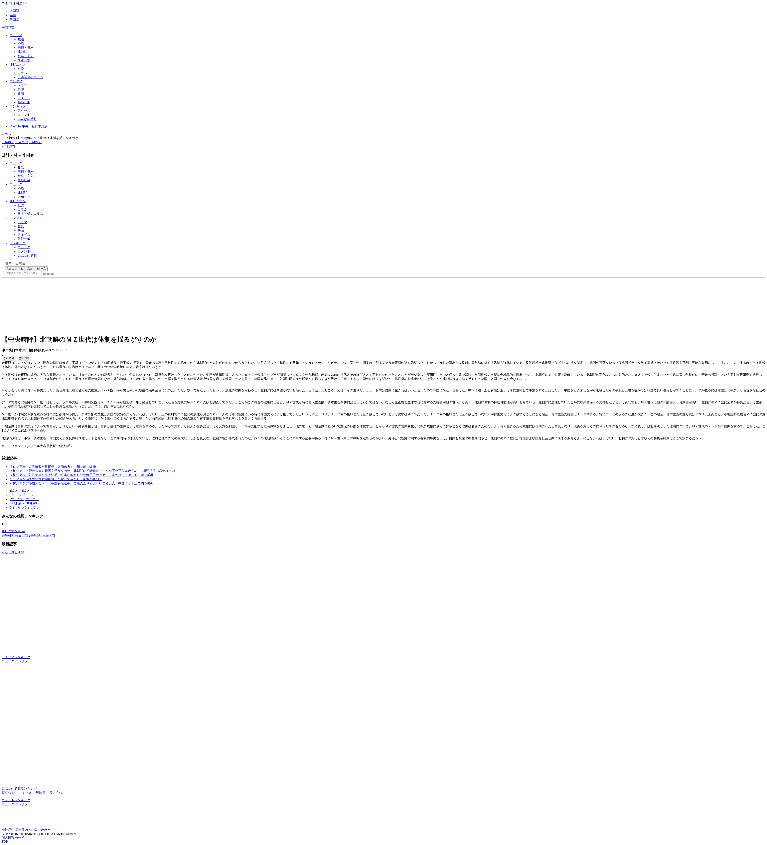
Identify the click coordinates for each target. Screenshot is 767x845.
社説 (21, 68)
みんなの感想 (27, 119)
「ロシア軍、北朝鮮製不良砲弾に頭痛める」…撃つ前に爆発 (53, 466)
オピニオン (18, 64)
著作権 (20, 837)
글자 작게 (8, 358)
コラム (22, 73)
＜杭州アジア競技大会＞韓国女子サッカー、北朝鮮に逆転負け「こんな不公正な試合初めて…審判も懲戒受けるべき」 (94, 470)
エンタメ (16, 81)
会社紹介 (8, 829)
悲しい (17, 792)
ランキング (18, 106)
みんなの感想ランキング (19, 788)
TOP (5, 841)
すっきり (28, 792)
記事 (13, 531)
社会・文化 (26, 56)
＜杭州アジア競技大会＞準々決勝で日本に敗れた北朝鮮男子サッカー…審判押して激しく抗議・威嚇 (81, 475)
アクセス (24, 110)
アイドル (24, 98)
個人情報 (8, 837)
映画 (21, 93)
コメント (24, 114)
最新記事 (8, 27)
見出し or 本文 (14, 268)
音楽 (21, 89)
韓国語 (14, 11)
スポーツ (24, 60)
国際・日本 (26, 47)
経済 (21, 43)
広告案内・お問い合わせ (32, 829)
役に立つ (56, 792)
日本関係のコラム (30, 77)
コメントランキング (16, 800)
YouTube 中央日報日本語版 (29, 126)
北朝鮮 (22, 52)
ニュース (16, 35)
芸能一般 (24, 102)
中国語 (14, 19)
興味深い (42, 792)
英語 (13, 15)
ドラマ (22, 85)
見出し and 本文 (36, 268)
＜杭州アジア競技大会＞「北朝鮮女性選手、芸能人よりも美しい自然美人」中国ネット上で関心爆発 (81, 483)
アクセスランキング (16, 657)
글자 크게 (24, 358)
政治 (21, 39)
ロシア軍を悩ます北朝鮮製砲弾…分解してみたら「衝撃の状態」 (56, 479)
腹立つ (6, 792)
